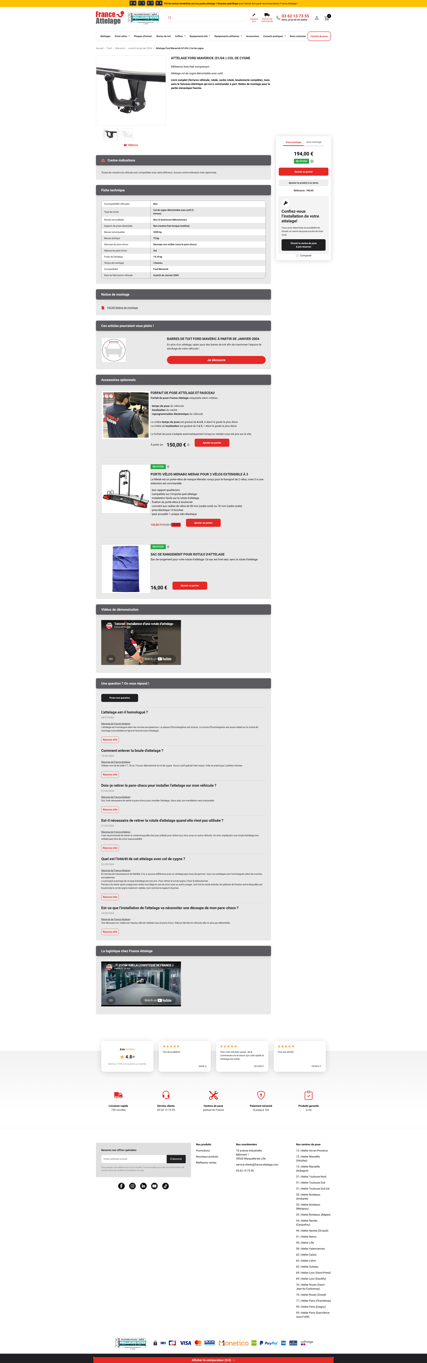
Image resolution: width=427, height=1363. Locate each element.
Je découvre (216, 360)
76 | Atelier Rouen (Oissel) (311, 1294)
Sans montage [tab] (293, 142)
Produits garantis (308, 1105)
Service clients (166, 1105)
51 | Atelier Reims (306, 1236)
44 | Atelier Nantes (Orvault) (312, 1230)
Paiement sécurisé (261, 1105)
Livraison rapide (118, 1105)
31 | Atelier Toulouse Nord (311, 1176)
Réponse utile (110, 739)
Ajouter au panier (212, 442)
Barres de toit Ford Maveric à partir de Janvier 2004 (213, 339)
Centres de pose (213, 1105)
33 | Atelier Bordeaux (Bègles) (313, 1214)
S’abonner (176, 1158)
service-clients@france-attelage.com (257, 1164)
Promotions (203, 1150)
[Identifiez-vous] (316, 18)
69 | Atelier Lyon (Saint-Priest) (313, 1272)
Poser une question (119, 697)
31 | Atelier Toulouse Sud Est (313, 1188)
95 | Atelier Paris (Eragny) (311, 1306)
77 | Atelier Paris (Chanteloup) (313, 1300)
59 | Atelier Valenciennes (310, 1248)
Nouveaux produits (207, 1156)
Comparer (305, 255)
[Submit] (169, 17)
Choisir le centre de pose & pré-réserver (304, 245)
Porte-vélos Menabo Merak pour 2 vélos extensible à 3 (199, 474)
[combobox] (205, 18)
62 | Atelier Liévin (306, 1260)
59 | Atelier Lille (305, 1242)
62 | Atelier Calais (306, 1254)
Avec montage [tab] (314, 142)
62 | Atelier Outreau (307, 1266)
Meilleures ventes (206, 1162)
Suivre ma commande (267, 20)
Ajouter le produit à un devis (303, 182)
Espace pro (254, 20)
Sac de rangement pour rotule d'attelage (188, 554)
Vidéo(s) (133, 145)
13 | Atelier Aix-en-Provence (312, 1150)
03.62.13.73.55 (245, 1170)
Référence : (300, 190)
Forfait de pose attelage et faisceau (183, 393)
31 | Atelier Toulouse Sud (310, 1182)
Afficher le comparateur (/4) (211, 1360)
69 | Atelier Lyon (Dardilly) (311, 1278)
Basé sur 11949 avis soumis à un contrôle (127, 1064)
